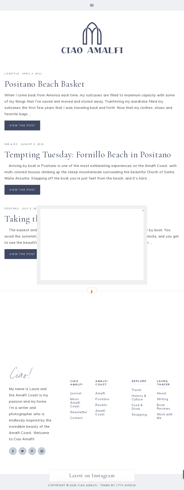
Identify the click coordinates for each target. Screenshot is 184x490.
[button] (92, 5)
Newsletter (79, 412)
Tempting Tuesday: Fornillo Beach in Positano (87, 154)
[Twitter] (23, 451)
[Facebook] (13, 451)
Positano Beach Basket (44, 83)
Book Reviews (163, 406)
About (161, 393)
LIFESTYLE (11, 73)
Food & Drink (137, 406)
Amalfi (100, 393)
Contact (76, 418)
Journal (75, 393)
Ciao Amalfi (92, 38)
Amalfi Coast (100, 412)
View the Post (22, 125)
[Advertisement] (92, 323)
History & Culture (139, 397)
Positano (11, 208)
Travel (136, 390)
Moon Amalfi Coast (75, 402)
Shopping (139, 414)
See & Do (11, 144)
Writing (162, 399)
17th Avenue (126, 485)
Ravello (101, 405)
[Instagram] (42, 451)
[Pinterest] (32, 451)
